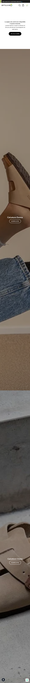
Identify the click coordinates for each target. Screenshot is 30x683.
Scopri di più (15, 221)
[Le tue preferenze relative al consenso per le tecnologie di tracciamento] (27, 680)
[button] (3, 680)
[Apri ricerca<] (19, 5)
